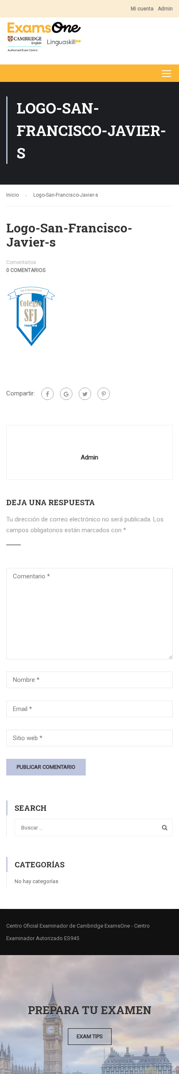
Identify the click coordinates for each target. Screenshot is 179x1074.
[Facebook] (47, 394)
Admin (165, 9)
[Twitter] (85, 394)
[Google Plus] (66, 394)
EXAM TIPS (90, 1036)
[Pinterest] (103, 394)
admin (89, 457)
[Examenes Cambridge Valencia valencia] (44, 39)
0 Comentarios (25, 270)
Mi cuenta (142, 9)
